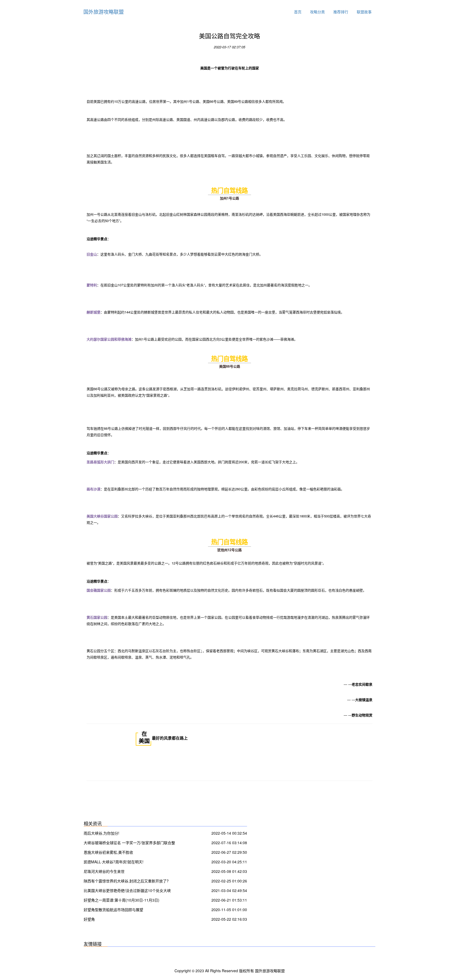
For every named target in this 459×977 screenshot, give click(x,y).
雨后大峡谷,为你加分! (101, 833)
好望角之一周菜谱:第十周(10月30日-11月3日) (121, 900)
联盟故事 (364, 11)
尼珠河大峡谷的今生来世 (104, 871)
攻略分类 (317, 11)
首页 (297, 11)
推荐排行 (340, 11)
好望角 (89, 919)
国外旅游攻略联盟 (103, 11)
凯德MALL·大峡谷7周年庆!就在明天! (113, 861)
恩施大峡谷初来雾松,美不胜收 (108, 852)
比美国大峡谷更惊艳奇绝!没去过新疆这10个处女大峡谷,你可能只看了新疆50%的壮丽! (127, 891)
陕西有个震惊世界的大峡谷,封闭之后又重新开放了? (126, 880)
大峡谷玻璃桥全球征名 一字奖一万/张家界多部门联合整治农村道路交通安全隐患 (129, 843)
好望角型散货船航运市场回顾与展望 (113, 909)
